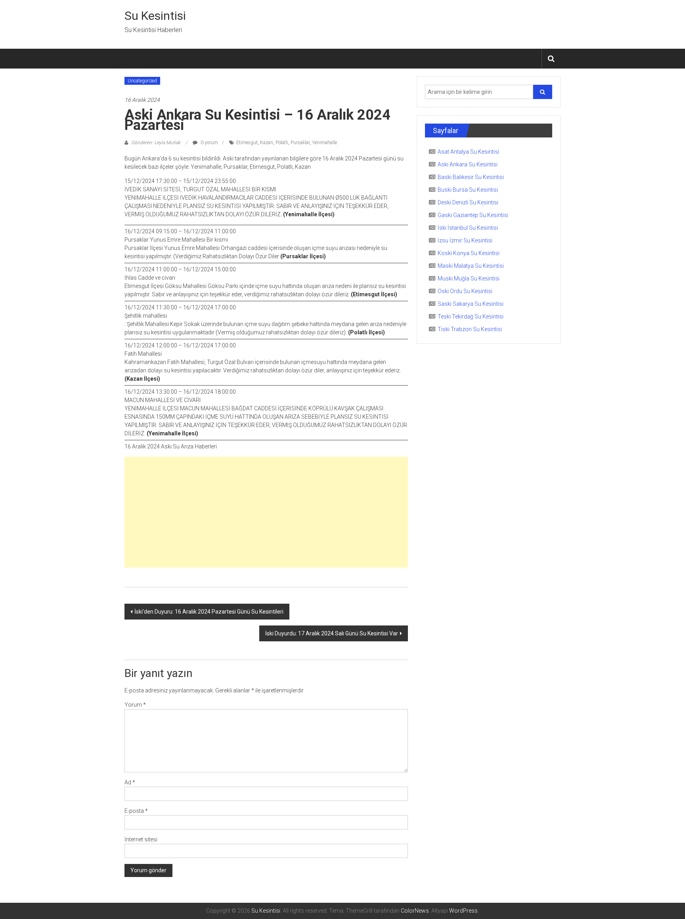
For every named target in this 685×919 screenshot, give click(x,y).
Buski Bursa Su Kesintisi (468, 190)
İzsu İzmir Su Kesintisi (465, 240)
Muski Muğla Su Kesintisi (468, 278)
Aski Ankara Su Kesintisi (467, 164)
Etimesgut (247, 142)
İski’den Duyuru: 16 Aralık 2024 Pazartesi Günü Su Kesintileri (208, 611)
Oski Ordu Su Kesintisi (465, 291)
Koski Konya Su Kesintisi (468, 253)
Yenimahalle (324, 142)
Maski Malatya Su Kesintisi (471, 266)
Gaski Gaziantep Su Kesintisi (473, 215)
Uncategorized (142, 81)
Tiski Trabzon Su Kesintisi (470, 329)
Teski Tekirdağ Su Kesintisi (470, 316)
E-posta (136, 811)
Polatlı (282, 142)
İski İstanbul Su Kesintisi (468, 228)
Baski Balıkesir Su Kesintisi (471, 177)
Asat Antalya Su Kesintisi (468, 152)
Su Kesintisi (155, 16)
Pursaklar (300, 142)
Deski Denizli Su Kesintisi (468, 202)
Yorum (135, 705)
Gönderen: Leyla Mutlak (156, 142)
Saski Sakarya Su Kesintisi (470, 304)
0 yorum (208, 142)
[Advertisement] (266, 512)
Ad (129, 782)
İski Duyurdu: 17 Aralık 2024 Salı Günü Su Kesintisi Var (331, 633)
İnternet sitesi (140, 839)
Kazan (266, 142)
